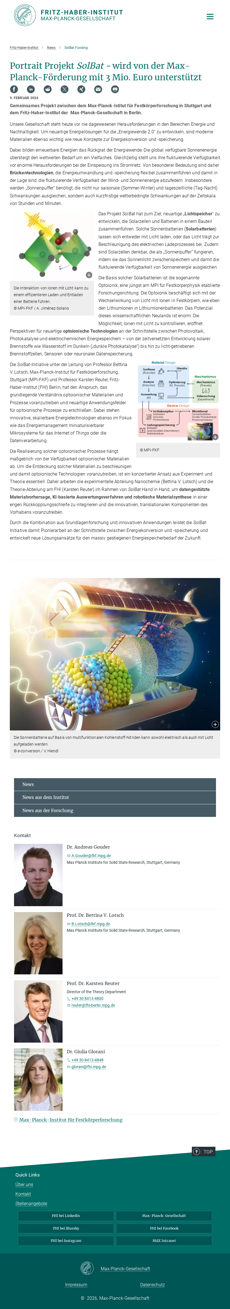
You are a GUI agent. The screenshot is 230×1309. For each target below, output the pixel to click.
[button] (89, 275)
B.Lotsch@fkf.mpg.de (91, 924)
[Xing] (81, 89)
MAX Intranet (164, 1241)
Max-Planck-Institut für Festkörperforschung (71, 1120)
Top (208, 1152)
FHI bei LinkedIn (66, 1216)
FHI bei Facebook (164, 1228)
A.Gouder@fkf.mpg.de (91, 855)
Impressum (76, 1284)
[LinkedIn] (31, 89)
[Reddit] (47, 89)
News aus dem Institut (45, 797)
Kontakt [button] (22, 835)
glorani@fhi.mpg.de (89, 1066)
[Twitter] (64, 89)
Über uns (24, 1184)
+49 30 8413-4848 (88, 1060)
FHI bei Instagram (66, 1241)
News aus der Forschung (47, 810)
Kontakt (23, 1194)
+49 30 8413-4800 (88, 998)
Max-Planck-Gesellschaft (164, 1216)
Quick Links (27, 1175)
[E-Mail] (98, 89)
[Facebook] (14, 89)
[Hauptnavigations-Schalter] (210, 16)
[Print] (115, 89)
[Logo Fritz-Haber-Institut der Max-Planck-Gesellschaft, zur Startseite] (105, 15)
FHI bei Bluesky (66, 1228)
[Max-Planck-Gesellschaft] (90, 1268)
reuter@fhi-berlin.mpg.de (93, 1005)
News (28, 784)
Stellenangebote (31, 1203)
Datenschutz (152, 1284)
